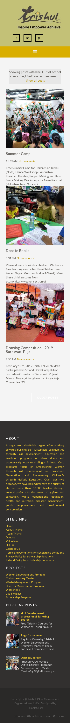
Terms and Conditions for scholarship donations (35, 552)
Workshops (13, 589)
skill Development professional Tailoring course (35, 616)
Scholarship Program (18, 597)
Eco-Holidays (14, 593)
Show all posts (35, 80)
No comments (27, 161)
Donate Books (17, 250)
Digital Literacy (31, 657)
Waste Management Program (23, 582)
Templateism (35, 707)
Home (9, 526)
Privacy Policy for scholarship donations (30, 556)
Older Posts (47, 397)
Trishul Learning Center (20, 578)
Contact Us (13, 548)
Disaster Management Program (25, 586)
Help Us (10, 545)
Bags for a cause (31, 635)
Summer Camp (18, 153)
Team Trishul (14, 533)
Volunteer (12, 541)
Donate (10, 537)
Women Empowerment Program (25, 574)
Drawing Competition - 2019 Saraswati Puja (29, 349)
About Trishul (14, 529)
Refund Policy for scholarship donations (30, 560)
